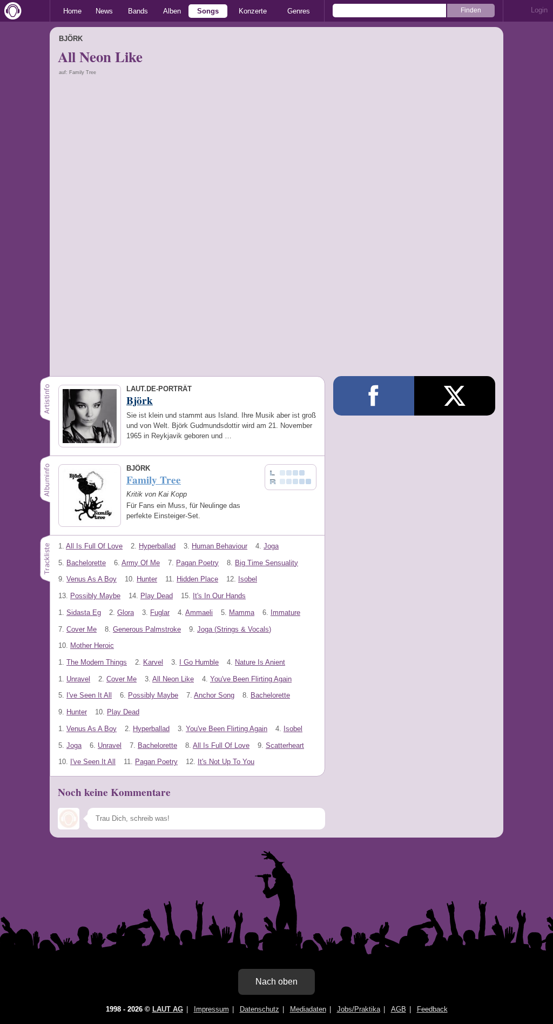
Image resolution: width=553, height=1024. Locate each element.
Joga (271, 546)
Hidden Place (197, 579)
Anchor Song (214, 695)
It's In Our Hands (219, 596)
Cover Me (81, 629)
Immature (285, 612)
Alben (172, 11)
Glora (125, 612)
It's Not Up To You (226, 762)
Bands (138, 11)
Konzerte (253, 11)
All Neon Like (173, 679)
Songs (208, 11)
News (104, 11)
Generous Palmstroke (147, 629)
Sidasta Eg (83, 612)
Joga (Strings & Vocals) (234, 629)
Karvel (153, 662)
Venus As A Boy (91, 579)
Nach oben (276, 981)
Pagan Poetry (197, 563)
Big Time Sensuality (266, 563)
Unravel (78, 679)
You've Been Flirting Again (251, 679)
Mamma (241, 612)
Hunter (147, 579)
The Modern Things (96, 662)
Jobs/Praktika (358, 1009)
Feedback (432, 1009)
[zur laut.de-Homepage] (11, 11)
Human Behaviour (219, 546)
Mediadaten (308, 1009)
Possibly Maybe (95, 596)
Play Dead (156, 596)
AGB (398, 1009)
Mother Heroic (92, 645)
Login (539, 10)
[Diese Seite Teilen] (373, 396)
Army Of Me (141, 563)
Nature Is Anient (260, 662)
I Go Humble (199, 662)
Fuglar (160, 612)
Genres (298, 11)
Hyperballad (157, 546)
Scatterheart (285, 745)
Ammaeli (199, 612)
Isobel (247, 579)
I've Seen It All (89, 695)
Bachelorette (86, 563)
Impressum (211, 1009)
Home (72, 11)
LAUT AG (167, 1009)
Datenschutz (259, 1009)
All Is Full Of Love (94, 546)
